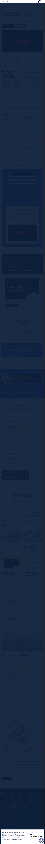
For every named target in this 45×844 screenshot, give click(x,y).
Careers (29, 802)
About (29, 792)
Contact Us (28, 330)
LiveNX (20, 802)
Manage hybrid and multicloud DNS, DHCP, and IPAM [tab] (22, 190)
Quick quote (21, 26)
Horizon (20, 794)
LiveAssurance (21, 804)
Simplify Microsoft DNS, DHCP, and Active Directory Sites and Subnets (31, 573)
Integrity (20, 796)
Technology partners (31, 798)
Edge (20, 800)
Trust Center (13, 819)
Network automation (13, 801)
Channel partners (31, 796)
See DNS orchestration (7, 520)
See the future (7, 778)
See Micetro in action (9, 26)
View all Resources (40, 801)
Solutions (12, 792)
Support (13, 813)
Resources (39, 792)
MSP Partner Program (31, 800)
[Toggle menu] (43, 1)
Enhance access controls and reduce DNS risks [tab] (22, 194)
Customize (34, 838)
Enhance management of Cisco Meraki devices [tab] (23, 202)
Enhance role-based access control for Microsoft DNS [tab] (22, 178)
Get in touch (30, 794)
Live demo (6, 330)
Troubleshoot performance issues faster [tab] (22, 198)
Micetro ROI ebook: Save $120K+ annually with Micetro (9, 572)
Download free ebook (11, 305)
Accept (31, 834)
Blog (38, 794)
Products (4, 7)
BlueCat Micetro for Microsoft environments (30, 546)
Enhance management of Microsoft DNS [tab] (22, 173)
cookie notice (12, 840)
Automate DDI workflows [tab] (22, 186)
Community (13, 824)
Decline (37, 834)
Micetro (20, 798)
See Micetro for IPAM (28, 520)
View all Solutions (13, 807)
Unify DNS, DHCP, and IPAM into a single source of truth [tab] (22, 182)
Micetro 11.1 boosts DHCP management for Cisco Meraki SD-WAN (8, 601)
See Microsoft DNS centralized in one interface (22, 126)
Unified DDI (11, 794)
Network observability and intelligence (12, 804)
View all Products (22, 806)
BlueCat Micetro (5, 546)
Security (11, 796)
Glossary (38, 796)
